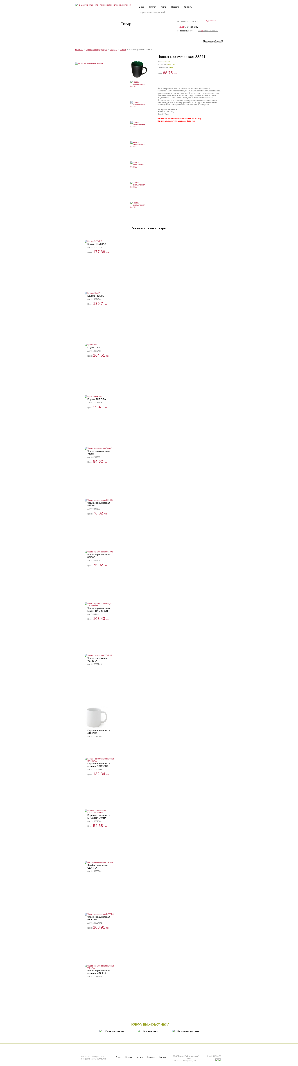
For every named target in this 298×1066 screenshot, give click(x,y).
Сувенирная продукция (96, 50)
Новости (151, 1057)
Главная (79, 50)
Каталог (128, 1057)
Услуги (140, 1057)
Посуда (113, 50)
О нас (118, 1057)
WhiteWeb (101, 1059)
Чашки (123, 50)
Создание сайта (88, 1059)
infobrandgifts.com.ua (208, 31)
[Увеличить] (89, 63)
